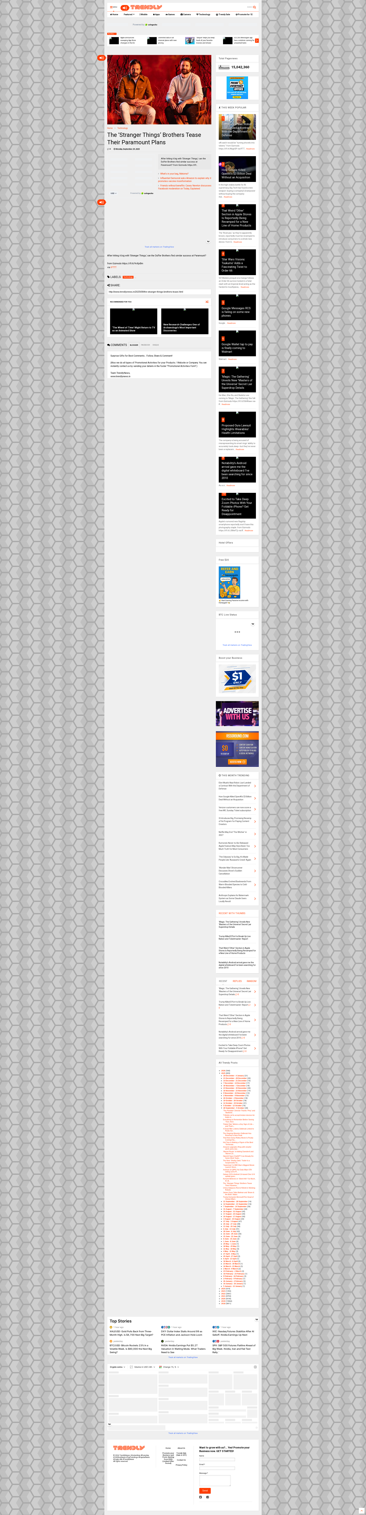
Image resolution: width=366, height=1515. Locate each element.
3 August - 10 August (232, 1219)
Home (115, 14)
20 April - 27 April (230, 1256)
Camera (187, 14)
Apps (157, 14)
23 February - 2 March (232, 1271)
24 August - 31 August (232, 1212)
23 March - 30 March (231, 1264)
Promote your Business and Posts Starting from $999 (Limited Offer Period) (168, 1458)
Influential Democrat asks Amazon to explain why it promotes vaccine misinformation (184, 180)
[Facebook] (207, 1497)
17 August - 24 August (232, 1214)
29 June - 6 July (229, 1231)
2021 (223, 1296)
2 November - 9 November (234, 1096)
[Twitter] (200, 1497)
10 (223, 493)
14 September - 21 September (235, 1204)
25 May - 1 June (229, 1244)
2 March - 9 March (230, 1269)
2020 (223, 1299)
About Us (181, 1448)
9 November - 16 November (234, 1093)
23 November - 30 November (235, 1088)
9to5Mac (111, 34)
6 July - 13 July (229, 1229)
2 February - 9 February (233, 1279)
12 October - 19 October (233, 1103)
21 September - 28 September (235, 1202)
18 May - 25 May (230, 1246)
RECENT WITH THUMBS (232, 913)
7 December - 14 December (234, 1083)
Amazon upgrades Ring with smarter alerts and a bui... (237, 1148)
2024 (223, 1289)
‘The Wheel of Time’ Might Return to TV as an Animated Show (133, 329)
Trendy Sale (224, 14)
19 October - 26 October (233, 1101)
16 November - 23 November (235, 1091)
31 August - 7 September (233, 1209)
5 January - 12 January (232, 1286)
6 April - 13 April (230, 1259)
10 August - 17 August (232, 1217)
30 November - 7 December (234, 1086)
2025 (223, 1073)
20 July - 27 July (230, 1224)
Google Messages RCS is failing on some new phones (236, 311)
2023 (223, 1291)
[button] (125, 8)
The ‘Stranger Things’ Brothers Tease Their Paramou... (237, 1184)
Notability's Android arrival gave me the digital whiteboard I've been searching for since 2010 (237, 470)
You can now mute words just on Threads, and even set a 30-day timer (244, 40)
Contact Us (181, 1460)
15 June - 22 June (230, 1236)
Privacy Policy (181, 1465)
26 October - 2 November (233, 1098)
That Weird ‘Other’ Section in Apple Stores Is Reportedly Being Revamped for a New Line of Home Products (236, 218)
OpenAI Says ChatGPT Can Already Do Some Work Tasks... (238, 1157)
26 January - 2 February (233, 1281)
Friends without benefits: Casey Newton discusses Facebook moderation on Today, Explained (184, 187)
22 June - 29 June (230, 1234)
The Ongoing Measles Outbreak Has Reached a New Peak (237, 1134)
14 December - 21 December (235, 1081)
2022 (223, 1294)
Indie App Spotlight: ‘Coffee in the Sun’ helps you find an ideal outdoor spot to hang (206, 39)
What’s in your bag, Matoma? (174, 173)
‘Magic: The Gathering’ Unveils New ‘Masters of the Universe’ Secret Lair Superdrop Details (235, 924)
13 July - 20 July (230, 1226)
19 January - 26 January (233, 1284)
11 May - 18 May (230, 1249)
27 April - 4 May (229, 1254)
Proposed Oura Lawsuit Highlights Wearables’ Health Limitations (236, 429)
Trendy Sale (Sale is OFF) (181, 1454)
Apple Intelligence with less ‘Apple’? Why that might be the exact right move (129, 39)
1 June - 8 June (229, 1241)
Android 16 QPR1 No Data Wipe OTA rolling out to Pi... (237, 1171)
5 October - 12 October (232, 1106)
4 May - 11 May (229, 1251)
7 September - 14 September (235, 1207)
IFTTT (114, 267)
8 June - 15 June (230, 1239)
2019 (223, 1301)
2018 (223, 1304)
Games (171, 14)
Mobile (143, 14)
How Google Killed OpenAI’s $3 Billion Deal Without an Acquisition (236, 173)
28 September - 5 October (234, 1108)
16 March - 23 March (231, 1266)
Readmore (250, 149)
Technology (204, 14)
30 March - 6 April (230, 1261)
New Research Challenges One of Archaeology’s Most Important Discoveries (181, 327)
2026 (223, 1071)
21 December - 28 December (235, 1078)
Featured (128, 14)
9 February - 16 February (233, 1276)
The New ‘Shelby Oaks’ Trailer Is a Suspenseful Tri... (236, 1162)
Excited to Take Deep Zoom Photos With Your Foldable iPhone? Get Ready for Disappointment (237, 506)
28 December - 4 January (233, 1076)
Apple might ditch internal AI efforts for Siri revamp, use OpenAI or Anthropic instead (168, 39)
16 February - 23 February (234, 1274)
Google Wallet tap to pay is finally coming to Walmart (237, 348)
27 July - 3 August (230, 1221)
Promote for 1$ (244, 14)
